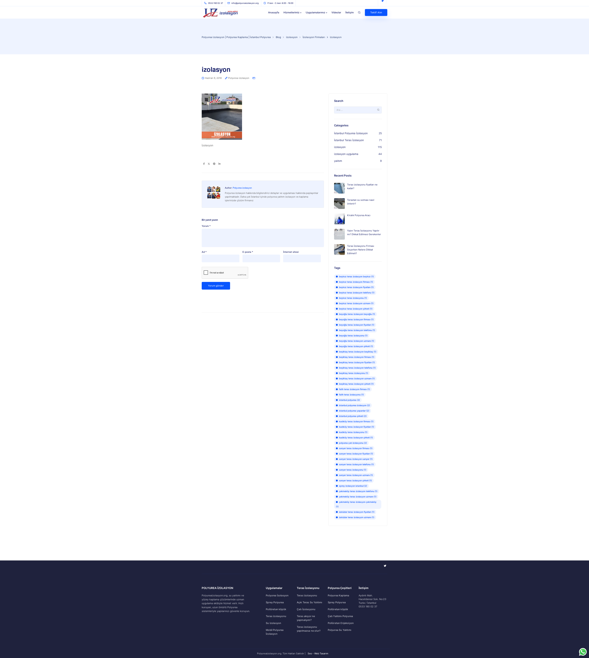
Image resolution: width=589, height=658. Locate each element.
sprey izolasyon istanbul (353, 486)
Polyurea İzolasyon (277, 595)
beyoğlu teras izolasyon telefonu (357, 330)
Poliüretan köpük (276, 609)
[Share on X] (209, 164)
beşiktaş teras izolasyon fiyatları (357, 362)
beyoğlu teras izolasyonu (353, 335)
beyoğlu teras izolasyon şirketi (356, 346)
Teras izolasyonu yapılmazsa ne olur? (308, 628)
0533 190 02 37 (368, 606)
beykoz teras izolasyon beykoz (356, 276)
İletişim (349, 12)
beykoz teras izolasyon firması (356, 282)
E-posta (248, 252)
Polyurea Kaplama (338, 595)
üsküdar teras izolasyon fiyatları (356, 512)
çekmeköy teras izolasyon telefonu (358, 491)
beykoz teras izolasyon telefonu (356, 292)
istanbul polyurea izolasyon (354, 405)
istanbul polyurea (349, 400)
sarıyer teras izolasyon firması (355, 448)
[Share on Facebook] (204, 164)
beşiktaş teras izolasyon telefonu (357, 367)
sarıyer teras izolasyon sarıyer (356, 459)
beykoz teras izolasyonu (353, 298)
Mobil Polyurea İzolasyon (274, 631)
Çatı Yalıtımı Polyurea (340, 616)
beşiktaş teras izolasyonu (353, 373)
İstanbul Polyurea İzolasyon (351, 133)
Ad (204, 252)
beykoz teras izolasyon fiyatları (356, 287)
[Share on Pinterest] (214, 164)
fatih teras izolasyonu (351, 394)
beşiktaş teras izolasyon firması (356, 357)
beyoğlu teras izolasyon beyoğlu (357, 314)
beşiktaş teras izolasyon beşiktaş (357, 351)
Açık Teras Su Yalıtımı (309, 602)
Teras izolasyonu (276, 616)
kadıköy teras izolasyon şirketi (356, 437)
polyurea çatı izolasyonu (353, 443)
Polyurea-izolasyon (238, 78)
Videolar (336, 12)
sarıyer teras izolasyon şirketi (355, 480)
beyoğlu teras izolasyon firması (356, 319)
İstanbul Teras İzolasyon (349, 140)
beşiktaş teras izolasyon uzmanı (357, 378)
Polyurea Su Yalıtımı (339, 629)
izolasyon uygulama (346, 154)
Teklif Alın (376, 12)
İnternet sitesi (291, 252)
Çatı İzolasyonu (306, 609)
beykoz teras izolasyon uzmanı (356, 303)
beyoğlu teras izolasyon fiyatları (356, 324)
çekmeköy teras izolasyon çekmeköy (356, 504)
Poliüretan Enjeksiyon (341, 623)
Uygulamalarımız (315, 12)
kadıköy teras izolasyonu (353, 432)
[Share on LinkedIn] (219, 164)
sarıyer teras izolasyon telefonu (356, 464)
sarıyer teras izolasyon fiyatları (356, 453)
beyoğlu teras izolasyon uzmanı (356, 341)
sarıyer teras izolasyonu (352, 469)
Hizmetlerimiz (291, 12)
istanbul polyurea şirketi (353, 416)
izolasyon (340, 147)
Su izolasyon (273, 623)
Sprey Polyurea (275, 602)
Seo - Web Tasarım (318, 653)
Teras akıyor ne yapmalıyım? (306, 618)
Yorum (206, 226)
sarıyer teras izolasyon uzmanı (356, 475)
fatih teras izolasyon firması (354, 389)
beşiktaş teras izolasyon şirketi (356, 384)
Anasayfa (273, 12)
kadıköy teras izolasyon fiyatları (356, 426)
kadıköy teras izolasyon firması (356, 421)
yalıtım (338, 160)
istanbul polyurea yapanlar (354, 410)
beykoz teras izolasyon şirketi (355, 308)
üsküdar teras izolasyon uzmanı (356, 517)
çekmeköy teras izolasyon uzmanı (357, 496)
